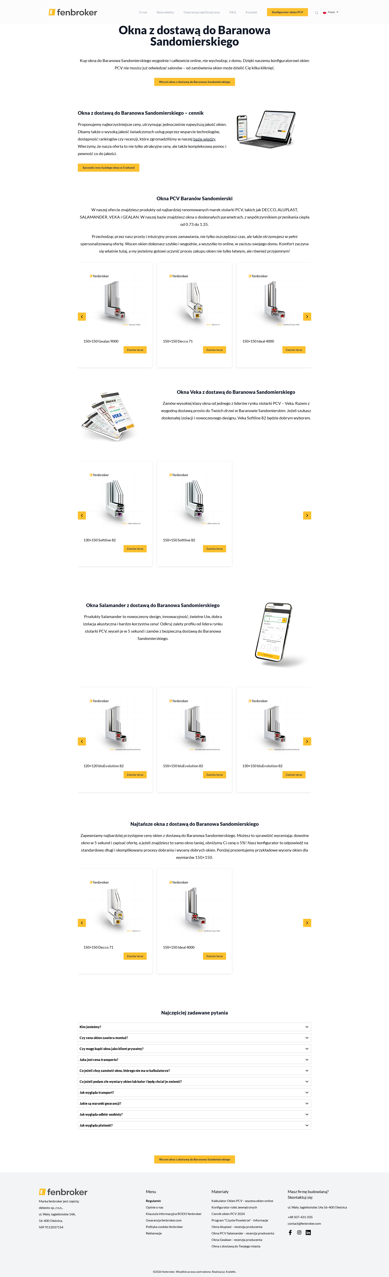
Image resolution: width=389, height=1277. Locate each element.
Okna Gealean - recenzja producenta (237, 1240)
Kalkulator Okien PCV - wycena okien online (242, 1201)
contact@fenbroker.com (304, 1223)
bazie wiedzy (204, 138)
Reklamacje (154, 1233)
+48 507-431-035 (300, 1217)
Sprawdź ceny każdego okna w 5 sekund (109, 167)
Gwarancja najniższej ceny (202, 12)
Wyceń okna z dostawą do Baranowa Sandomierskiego (194, 82)
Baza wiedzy (165, 12)
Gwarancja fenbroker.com (164, 1220)
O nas (143, 12)
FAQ (233, 12)
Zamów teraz (135, 349)
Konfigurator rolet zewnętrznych (234, 1207)
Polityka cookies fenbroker (164, 1227)
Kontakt (251, 12)
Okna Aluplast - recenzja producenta (237, 1227)
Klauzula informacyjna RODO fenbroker (174, 1214)
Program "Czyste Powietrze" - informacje (240, 1220)
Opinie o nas (154, 1207)
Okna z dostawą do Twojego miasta (236, 1246)
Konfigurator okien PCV (287, 12)
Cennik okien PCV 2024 (228, 1214)
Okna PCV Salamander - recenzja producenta (243, 1233)
